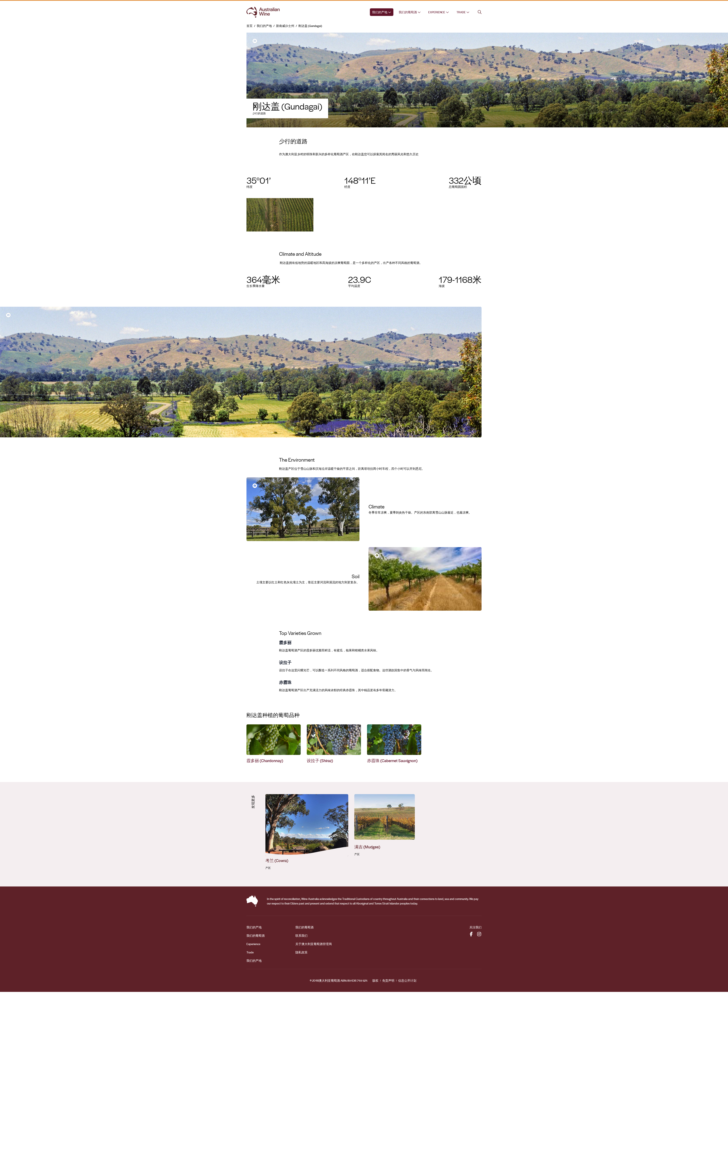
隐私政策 (301, 952)
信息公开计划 (407, 980)
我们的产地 (379, 12)
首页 (249, 26)
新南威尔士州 (285, 26)
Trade (461, 12)
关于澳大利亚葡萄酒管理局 (313, 944)
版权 (375, 980)
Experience (436, 12)
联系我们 (301, 935)
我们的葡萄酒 (408, 12)
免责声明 (388, 980)
